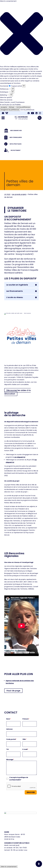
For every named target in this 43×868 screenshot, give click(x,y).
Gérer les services (6, 100)
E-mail (25, 749)
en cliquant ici (19, 457)
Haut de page (13, 690)
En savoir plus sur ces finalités (10, 105)
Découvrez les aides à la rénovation (17, 392)
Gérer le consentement (9, 867)
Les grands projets (19, 194)
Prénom (25, 719)
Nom (8, 719)
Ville (24, 739)
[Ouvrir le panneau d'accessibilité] (39, 864)
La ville (7, 194)
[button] (21, 33)
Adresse (9, 729)
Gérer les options (6, 97)
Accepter (4, 107)
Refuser (11, 107)
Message (10, 759)
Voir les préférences (23, 107)
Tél (7, 749)
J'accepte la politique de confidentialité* (18, 778)
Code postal (11, 739)
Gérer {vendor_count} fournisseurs (12, 102)
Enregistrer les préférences (10, 110)
